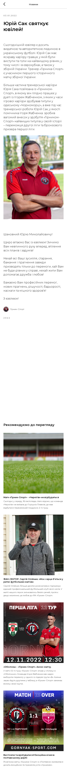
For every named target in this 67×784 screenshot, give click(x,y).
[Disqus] (33, 368)
